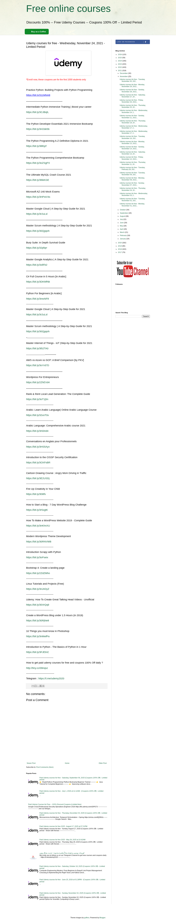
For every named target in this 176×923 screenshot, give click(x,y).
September (124, 213)
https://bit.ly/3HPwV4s (38, 197)
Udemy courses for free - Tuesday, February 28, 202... (132, 168)
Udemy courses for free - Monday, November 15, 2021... (132, 142)
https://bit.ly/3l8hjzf (36, 146)
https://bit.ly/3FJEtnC (37, 652)
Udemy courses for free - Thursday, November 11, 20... (133, 163)
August (123, 216)
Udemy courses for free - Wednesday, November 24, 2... (134, 111)
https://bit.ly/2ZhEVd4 (38, 382)
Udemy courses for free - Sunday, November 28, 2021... (132, 91)
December (124, 73)
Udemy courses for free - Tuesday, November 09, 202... (132, 174)
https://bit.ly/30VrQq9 (37, 604)
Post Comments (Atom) (44, 767)
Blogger (102, 918)
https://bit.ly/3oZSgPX (38, 163)
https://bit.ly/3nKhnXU (38, 525)
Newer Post (31, 763)
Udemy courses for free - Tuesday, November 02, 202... (132, 200)
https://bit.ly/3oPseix (37, 557)
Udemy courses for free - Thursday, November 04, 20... (133, 189)
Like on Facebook (126, 42)
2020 (120, 243)
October (123, 210)
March (122, 232)
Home (67, 763)
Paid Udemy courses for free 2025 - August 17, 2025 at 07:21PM (63, 826)
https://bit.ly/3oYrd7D (37, 365)
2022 (120, 67)
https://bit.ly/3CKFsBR (38, 462)
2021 (120, 71)
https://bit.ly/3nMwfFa (38, 636)
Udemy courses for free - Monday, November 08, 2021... (132, 179)
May (121, 226)
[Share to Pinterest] (43, 686)
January (123, 239)
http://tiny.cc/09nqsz (37, 668)
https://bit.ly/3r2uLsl (36, 214)
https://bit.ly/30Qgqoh (38, 231)
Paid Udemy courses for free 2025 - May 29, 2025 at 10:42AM (62, 840)
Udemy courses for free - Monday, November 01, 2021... (132, 205)
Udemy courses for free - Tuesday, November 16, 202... (132, 137)
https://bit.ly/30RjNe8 (37, 620)
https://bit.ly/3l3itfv (36, 494)
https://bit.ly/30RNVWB (38, 541)
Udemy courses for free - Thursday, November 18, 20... (133, 122)
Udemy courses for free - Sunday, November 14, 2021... (132, 148)
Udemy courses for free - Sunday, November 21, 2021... (132, 116)
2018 (120, 249)
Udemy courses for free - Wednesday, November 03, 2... (134, 194)
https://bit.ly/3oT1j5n (37, 399)
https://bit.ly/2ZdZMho (38, 573)
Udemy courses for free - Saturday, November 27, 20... (132, 96)
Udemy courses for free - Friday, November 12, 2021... (131, 158)
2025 (120, 58)
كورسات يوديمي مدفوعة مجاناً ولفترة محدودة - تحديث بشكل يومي (61, 853)
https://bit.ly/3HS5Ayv (38, 446)
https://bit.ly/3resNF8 (37, 298)
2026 (120, 54)
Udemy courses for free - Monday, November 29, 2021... (132, 85)
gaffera (86, 918)
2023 (120, 64)
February (123, 235)
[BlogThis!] (35, 686)
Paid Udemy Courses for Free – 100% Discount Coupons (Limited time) (54, 804)
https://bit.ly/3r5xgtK (37, 510)
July (121, 219)
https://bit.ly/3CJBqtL (37, 112)
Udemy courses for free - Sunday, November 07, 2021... (132, 184)
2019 (120, 246)
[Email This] (32, 686)
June (122, 223)
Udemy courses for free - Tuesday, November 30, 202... (132, 80)
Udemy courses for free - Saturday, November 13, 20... (132, 153)
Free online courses (68, 8)
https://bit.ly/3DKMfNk (38, 281)
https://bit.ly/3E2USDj (38, 478)
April (122, 229)
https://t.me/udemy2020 (51, 678)
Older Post (103, 763)
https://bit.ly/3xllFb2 (36, 264)
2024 (120, 61)
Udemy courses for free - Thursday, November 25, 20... (133, 106)
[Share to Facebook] (40, 686)
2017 (120, 252)
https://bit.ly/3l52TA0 (37, 348)
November (124, 76)
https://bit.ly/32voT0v (37, 415)
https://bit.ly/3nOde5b (38, 129)
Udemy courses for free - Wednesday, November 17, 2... (134, 127)
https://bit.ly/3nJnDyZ (37, 589)
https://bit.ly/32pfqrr (36, 247)
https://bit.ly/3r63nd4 (37, 431)
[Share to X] (38, 686)
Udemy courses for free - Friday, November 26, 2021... (131, 101)
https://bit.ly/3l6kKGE (37, 180)
